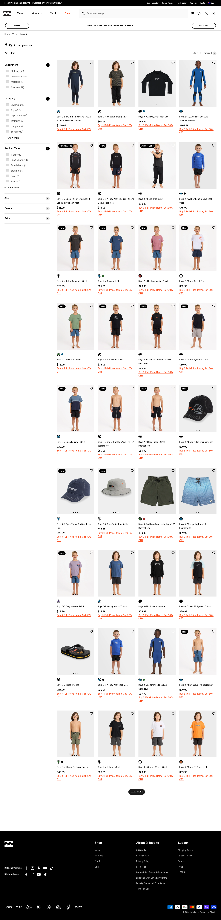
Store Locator (142, 855)
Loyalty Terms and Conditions (150, 883)
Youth (53, 13)
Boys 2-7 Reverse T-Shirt (110, 281)
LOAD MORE (137, 791)
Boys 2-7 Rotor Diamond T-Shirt (72, 281)
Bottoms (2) (17, 132)
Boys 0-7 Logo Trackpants (151, 199)
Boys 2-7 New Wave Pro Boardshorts (197, 685)
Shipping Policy (185, 850)
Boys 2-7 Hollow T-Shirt (109, 767)
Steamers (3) (17, 171)
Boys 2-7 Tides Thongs (68, 685)
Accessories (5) (19, 76)
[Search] (82, 13)
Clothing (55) (17, 71)
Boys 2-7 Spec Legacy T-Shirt (71, 442)
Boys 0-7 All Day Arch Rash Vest (153, 116)
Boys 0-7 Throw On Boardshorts (72, 767)
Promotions (142, 866)
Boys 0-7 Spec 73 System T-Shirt (195, 606)
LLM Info (182, 872)
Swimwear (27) (18, 105)
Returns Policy (185, 855)
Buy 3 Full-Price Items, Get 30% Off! (74, 131)
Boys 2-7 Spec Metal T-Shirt (111, 359)
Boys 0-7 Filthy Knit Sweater (152, 606)
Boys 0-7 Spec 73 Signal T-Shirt (194, 767)
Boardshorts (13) (19, 165)
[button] (21, 13)
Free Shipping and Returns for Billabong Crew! (33, 3)
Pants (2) (15, 181)
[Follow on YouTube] (45, 868)
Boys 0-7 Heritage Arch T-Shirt (112, 606)
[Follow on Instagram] (33, 868)
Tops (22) (16, 110)
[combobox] (136, 13)
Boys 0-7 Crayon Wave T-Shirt (71, 606)
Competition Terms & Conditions (152, 872)
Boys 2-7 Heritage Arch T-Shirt (153, 281)
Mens (20, 13)
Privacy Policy (143, 861)
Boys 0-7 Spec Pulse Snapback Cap (196, 442)
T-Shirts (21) (17, 155)
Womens (37, 13)
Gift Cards (141, 850)
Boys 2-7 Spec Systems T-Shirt (194, 359)
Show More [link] (14, 138)
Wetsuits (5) (17, 82)
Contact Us (183, 861)
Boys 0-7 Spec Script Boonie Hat (113, 524)
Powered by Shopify (208, 912)
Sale (67, 13)
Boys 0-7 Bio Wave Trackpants (112, 116)
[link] (27, 71)
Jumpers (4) (17, 126)
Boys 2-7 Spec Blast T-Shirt (192, 281)
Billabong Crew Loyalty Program (151, 877)
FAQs (180, 866)
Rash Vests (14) (19, 160)
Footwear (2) (17, 87)
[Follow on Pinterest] (39, 868)
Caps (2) (15, 176)
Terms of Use (142, 888)
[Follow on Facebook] (26, 868)
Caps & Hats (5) (19, 115)
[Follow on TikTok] (51, 868)
